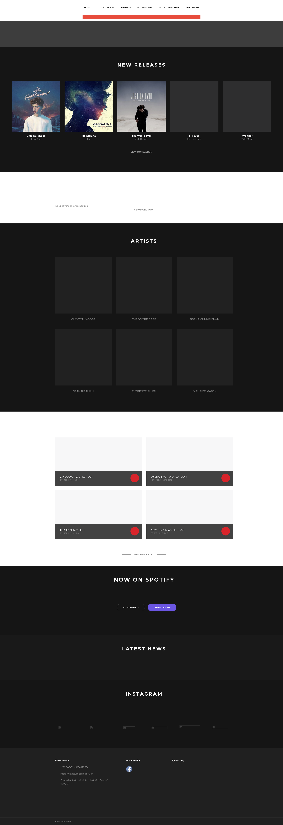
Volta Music (247, 139)
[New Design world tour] (189, 514)
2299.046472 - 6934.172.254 (74, 767)
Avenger (247, 136)
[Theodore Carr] (144, 285)
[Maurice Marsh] (205, 357)
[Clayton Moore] (83, 285)
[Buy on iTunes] (25, 125)
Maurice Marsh (205, 391)
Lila (89, 139)
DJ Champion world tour (169, 476)
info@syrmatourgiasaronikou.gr (76, 773)
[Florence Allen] (144, 357)
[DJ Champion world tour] (189, 461)
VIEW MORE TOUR (144, 209)
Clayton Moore (83, 319)
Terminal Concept (72, 530)
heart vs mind (194, 139)
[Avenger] (247, 106)
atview (68, 821)
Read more (134, 478)
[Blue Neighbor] (36, 106)
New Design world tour (168, 530)
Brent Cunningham (205, 319)
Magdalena (89, 136)
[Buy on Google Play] (47, 125)
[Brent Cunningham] (205, 285)
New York (156, 480)
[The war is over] (141, 106)
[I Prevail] (194, 106)
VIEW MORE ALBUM (141, 152)
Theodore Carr (144, 319)
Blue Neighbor (36, 136)
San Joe (64, 480)
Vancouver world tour (76, 476)
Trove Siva (36, 139)
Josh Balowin (141, 139)
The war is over (141, 136)
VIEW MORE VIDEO (144, 554)
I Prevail (194, 136)
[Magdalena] (89, 106)
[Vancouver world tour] (98, 461)
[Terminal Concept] (98, 514)
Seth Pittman (83, 391)
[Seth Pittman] (83, 357)
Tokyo (154, 533)
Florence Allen (144, 391)
